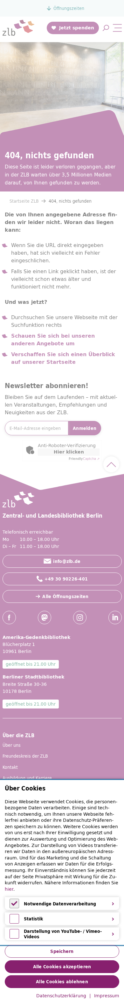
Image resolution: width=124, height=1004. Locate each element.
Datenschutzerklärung (61, 996)
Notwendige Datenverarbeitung (60, 903)
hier (9, 889)
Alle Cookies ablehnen (62, 981)
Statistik (33, 918)
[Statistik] (14, 922)
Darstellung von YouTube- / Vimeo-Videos (63, 934)
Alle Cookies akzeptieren (62, 966)
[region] (62, 862)
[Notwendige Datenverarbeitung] (14, 906)
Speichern (62, 951)
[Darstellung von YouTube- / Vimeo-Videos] (14, 937)
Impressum (106, 996)
